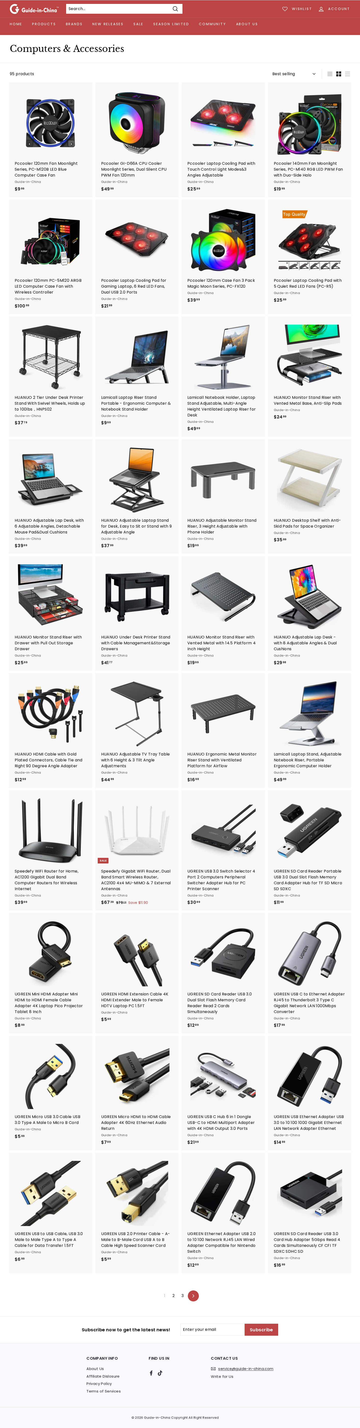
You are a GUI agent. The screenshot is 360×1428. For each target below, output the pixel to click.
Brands (74, 24)
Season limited (171, 24)
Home (16, 24)
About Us (95, 1368)
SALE (138, 24)
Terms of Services (103, 1391)
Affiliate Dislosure (103, 1376)
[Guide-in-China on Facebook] (151, 1373)
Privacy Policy (99, 1383)
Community (212, 24)
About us (247, 24)
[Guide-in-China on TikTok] (160, 1373)
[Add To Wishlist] (89, 96)
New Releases (108, 24)
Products (44, 24)
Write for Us (222, 1376)
